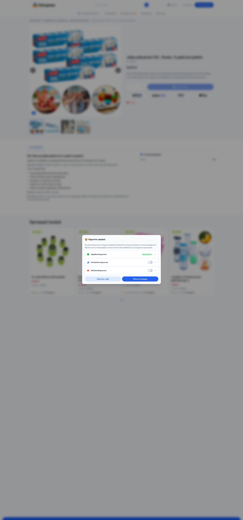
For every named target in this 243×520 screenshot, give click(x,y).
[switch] (150, 262)
